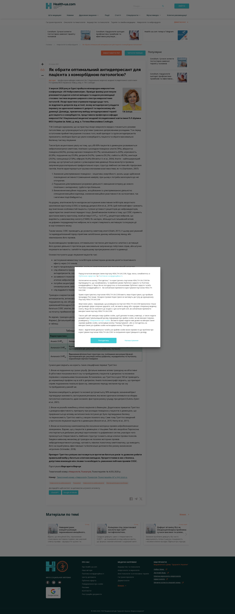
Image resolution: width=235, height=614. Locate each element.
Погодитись (103, 340)
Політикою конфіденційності (110, 276)
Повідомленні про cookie (99, 320)
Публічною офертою (87, 276)
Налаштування (131, 340)
